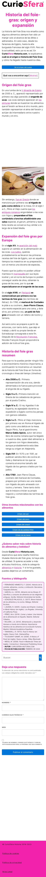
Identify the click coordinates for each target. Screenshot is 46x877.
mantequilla (19, 274)
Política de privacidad (12, 862)
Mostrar (33, 75)
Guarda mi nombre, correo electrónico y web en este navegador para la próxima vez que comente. (22, 743)
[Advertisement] (23, 143)
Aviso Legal (7, 872)
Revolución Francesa (26, 337)
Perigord (26, 292)
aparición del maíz (28, 245)
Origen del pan (23, 514)
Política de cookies (10, 853)
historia (17, 567)
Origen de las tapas (23, 535)
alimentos (7, 567)
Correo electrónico (13, 715)
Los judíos (16, 252)
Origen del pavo (23, 519)
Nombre (6, 702)
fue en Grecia (22, 199)
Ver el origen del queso (23, 67)
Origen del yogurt (23, 524)
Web (4, 727)
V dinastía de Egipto (32, 90)
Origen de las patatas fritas (23, 530)
